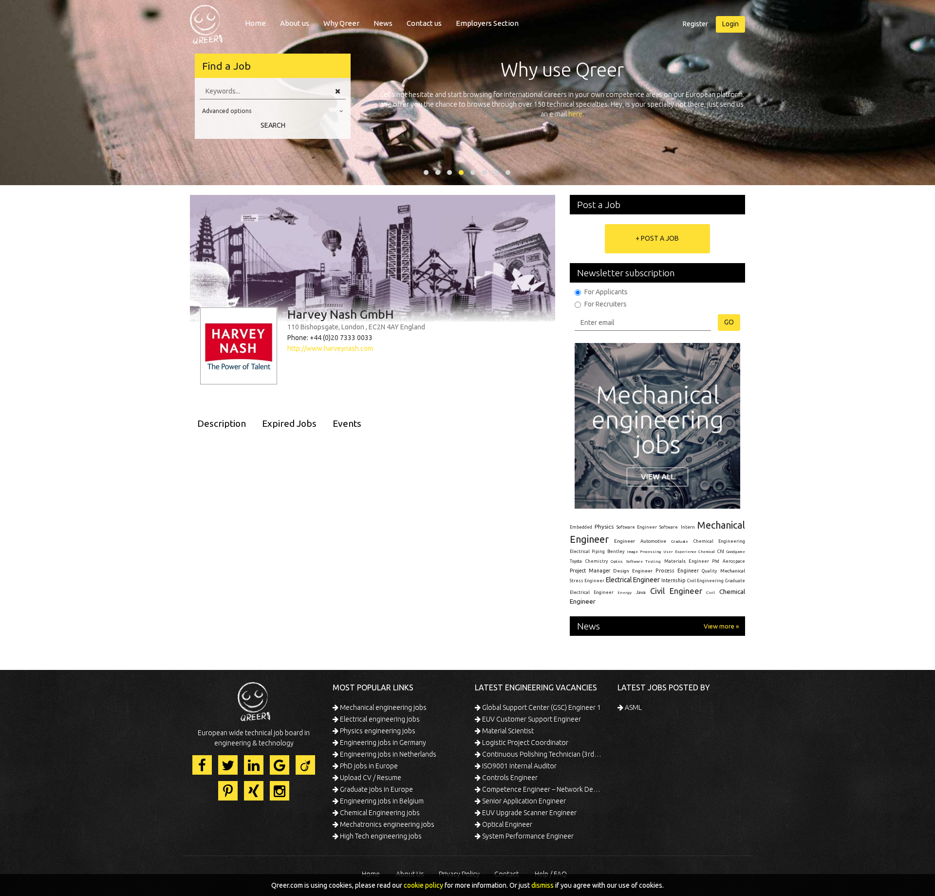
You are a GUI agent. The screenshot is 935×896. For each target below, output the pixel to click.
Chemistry (596, 561)
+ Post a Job (657, 238)
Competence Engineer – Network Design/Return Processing (542, 789)
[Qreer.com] (206, 21)
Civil (710, 592)
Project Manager (590, 570)
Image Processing (644, 552)
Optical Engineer (506, 824)
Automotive (653, 541)
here (575, 114)
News (383, 23)
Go (729, 322)
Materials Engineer (686, 561)
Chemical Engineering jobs (379, 813)
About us (294, 23)
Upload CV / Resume (369, 778)
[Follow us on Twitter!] (228, 765)
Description (221, 423)
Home (255, 23)
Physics (604, 526)
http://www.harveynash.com (330, 348)
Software (668, 527)
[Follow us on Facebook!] (202, 765)
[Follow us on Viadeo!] (305, 765)
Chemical (706, 552)
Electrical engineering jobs (379, 719)
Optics (617, 561)
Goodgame (735, 551)
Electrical (580, 551)
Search (273, 125)
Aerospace (734, 561)
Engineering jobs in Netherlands (387, 754)
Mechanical (732, 570)
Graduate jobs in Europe (375, 789)
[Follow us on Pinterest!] (228, 791)
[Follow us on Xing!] (253, 791)
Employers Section (487, 23)
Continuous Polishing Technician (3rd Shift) (542, 754)
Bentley (616, 551)
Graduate (679, 541)
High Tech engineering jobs (380, 836)
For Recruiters (605, 304)
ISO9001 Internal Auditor (519, 766)
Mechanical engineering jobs (382, 707)
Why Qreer (341, 23)
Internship (673, 580)
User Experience (679, 552)
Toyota (576, 561)
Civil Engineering (705, 580)
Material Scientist (507, 731)
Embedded (581, 527)
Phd (715, 561)
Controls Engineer (509, 778)
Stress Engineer (587, 580)
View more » (721, 626)
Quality (709, 571)
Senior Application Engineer (523, 801)
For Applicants (606, 292)
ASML (632, 707)
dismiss (542, 885)
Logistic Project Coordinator (524, 742)
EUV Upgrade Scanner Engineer (529, 813)
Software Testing (643, 561)
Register (695, 24)
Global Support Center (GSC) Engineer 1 (541, 707)
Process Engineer (677, 570)
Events (347, 423)
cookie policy (423, 885)
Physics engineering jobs (376, 731)
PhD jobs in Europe (368, 766)
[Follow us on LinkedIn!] (253, 765)
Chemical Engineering (719, 541)
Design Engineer (633, 570)
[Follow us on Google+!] (279, 765)
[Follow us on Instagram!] (279, 791)
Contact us (424, 23)
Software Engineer (637, 527)
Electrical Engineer (633, 580)
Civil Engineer (676, 590)
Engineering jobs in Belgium (381, 801)
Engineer (624, 541)
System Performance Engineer (527, 836)
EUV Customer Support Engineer (531, 719)
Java (641, 592)
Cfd (720, 551)
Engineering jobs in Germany (382, 742)
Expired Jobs (289, 423)
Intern (688, 527)
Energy (624, 592)
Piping (598, 551)
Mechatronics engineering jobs (386, 824)
